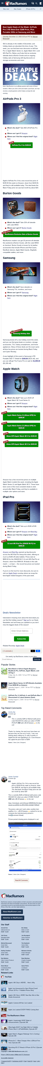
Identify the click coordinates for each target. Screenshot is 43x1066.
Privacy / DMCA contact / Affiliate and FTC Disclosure (15, 1054)
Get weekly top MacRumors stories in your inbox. (21, 656)
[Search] (37, 3)
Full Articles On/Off (17, 1061)
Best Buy (34, 532)
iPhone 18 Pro (30, 9)
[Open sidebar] (40, 3)
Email (2, 931)
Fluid (25, 1061)
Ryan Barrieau (26, 958)
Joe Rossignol (26, 935)
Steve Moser (4, 965)
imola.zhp (11, 712)
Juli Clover (4, 935)
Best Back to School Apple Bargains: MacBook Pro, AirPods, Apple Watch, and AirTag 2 (23, 671)
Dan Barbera (4, 958)
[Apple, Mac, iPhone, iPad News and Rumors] (16, 6)
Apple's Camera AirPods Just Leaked (20, 1003)
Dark (2, 1063)
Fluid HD (29, 1061)
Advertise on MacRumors (12, 918)
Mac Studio (17, 9)
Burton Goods (27, 228)
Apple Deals (13, 573)
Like (18, 742)
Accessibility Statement (7, 1058)
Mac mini (6, 9)
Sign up (26, 620)
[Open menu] (2, 3)
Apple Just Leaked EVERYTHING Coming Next (23, 1010)
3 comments (8, 651)
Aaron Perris (25, 965)
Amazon (24, 133)
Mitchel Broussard (6, 943)
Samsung (25, 292)
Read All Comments (21, 880)
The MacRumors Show (16, 1015)
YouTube (8, 977)
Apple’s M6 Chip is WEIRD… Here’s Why (21, 982)
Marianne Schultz (27, 950)
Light (38, 1061)
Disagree (22, 742)
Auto (35, 1061)
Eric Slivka (24, 928)
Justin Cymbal (13, 777)
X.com (6, 931)
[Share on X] (33, 651)
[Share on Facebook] (38, 651)
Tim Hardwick (25, 943)
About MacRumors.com (12, 912)
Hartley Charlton (6, 950)
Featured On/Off (6, 1061)
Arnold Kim (4, 928)
